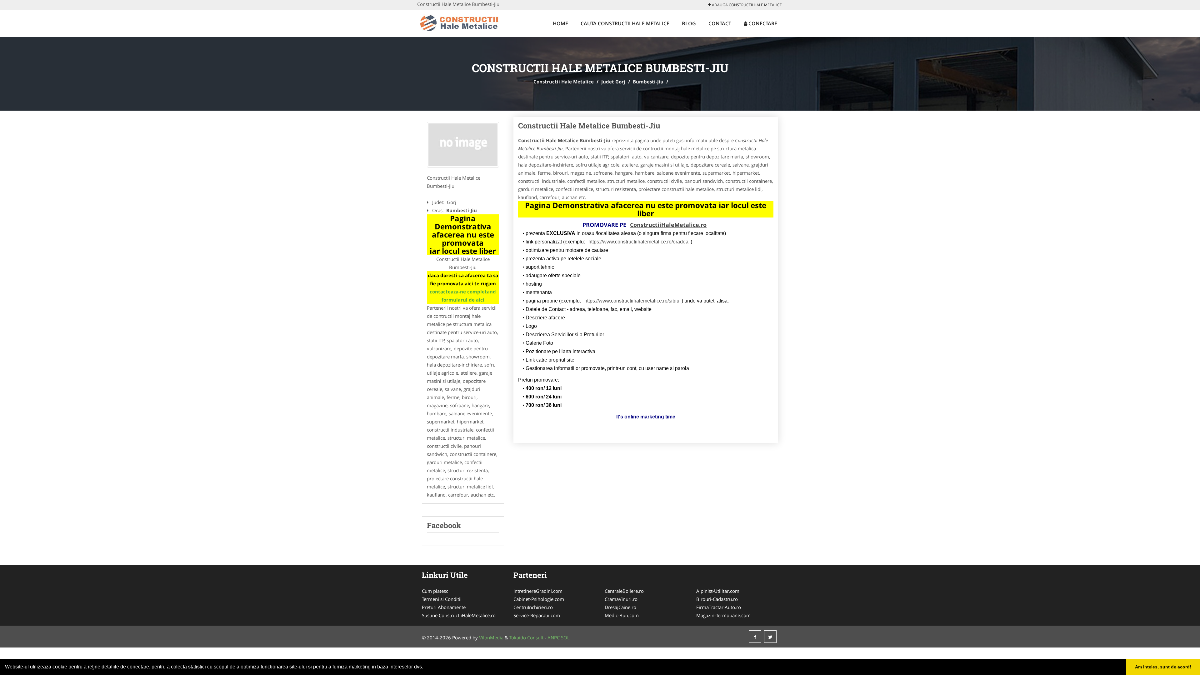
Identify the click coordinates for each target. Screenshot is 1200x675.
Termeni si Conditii (442, 599)
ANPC (554, 637)
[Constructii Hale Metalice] (458, 22)
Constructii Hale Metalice (563, 81)
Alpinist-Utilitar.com (717, 591)
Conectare (762, 23)
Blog (689, 23)
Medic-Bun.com (622, 615)
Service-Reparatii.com (536, 615)
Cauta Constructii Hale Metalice (625, 23)
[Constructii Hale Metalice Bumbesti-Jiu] (463, 145)
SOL (565, 637)
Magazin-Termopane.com (723, 615)
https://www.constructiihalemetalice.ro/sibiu (631, 300)
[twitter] (770, 636)
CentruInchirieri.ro (533, 607)
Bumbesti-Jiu (648, 81)
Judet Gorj (613, 81)
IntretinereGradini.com (537, 591)
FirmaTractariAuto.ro (718, 607)
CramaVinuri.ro (621, 599)
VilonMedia (491, 637)
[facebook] (755, 636)
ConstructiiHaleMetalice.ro (668, 224)
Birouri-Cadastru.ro (717, 599)
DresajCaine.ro (620, 607)
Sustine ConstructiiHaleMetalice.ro (459, 615)
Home (560, 23)
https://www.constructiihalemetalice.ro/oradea (638, 241)
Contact (719, 23)
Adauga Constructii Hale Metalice (746, 5)
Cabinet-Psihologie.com (538, 599)
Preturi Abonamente (444, 607)
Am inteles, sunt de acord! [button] (1163, 666)
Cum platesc (435, 591)
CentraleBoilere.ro (624, 591)
